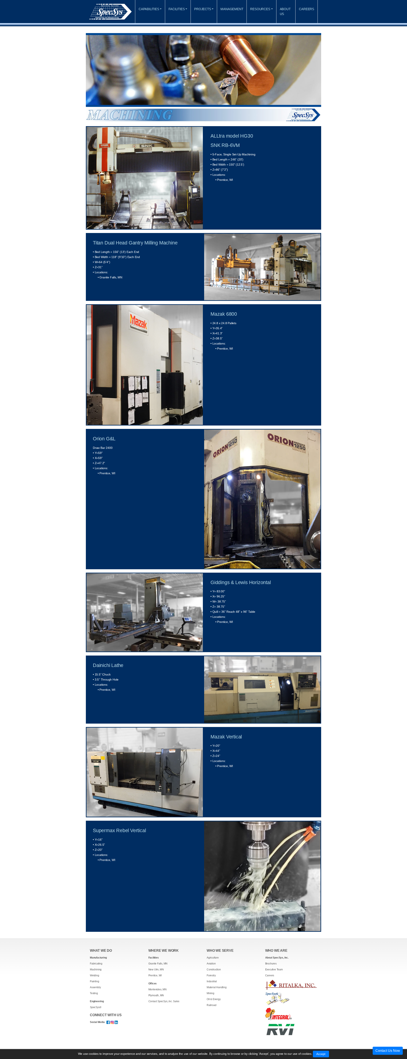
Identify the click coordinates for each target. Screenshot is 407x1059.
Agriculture (213, 957)
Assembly (95, 987)
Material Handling (217, 987)
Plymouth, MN (156, 995)
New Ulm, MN (156, 969)
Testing (94, 993)
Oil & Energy (214, 999)
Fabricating (96, 963)
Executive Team (274, 969)
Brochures (271, 963)
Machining (96, 969)
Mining (210, 993)
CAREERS (306, 9)
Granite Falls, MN (158, 963)
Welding (94, 975)
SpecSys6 (95, 1007)
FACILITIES (177, 9)
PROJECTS (202, 9)
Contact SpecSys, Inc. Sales (164, 1001)
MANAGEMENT (231, 9)
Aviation (211, 963)
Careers (269, 975)
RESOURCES (260, 9)
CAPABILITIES (149, 9)
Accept (321, 1054)
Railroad (211, 1005)
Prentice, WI (155, 975)
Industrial (212, 981)
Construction (214, 969)
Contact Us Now (387, 1050)
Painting (94, 981)
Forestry (211, 975)
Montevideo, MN (157, 989)
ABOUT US (285, 11)
